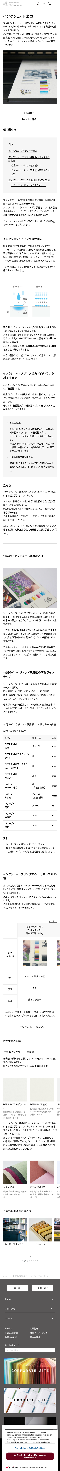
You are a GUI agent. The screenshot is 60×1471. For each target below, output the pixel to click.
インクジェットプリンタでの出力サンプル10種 (29, 180)
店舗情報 (34, 1328)
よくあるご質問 (11, 1333)
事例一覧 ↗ (43, 1288)
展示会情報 (35, 1337)
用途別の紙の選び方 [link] (21, 1276)
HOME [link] (6, 1276)
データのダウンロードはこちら (30, 1026)
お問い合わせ (11, 1337)
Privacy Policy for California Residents (30, 1448)
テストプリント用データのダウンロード (28, 185)
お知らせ (9, 1328)
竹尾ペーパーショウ (38, 1333)
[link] (15, 1232)
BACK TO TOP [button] (30, 1261)
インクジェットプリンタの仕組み (22, 151)
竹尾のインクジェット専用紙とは (26, 165)
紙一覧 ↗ (18, 1288)
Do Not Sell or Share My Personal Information (30, 1456)
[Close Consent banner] (55, 1427)
